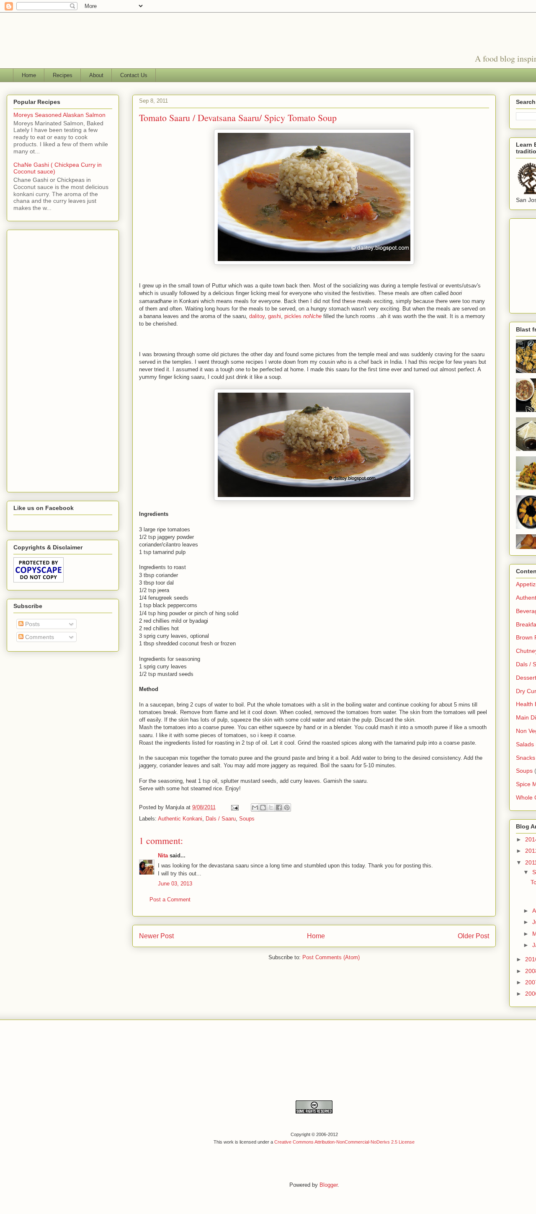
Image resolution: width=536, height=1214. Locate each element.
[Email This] (255, 807)
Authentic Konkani (180, 818)
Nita (163, 855)
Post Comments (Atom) (331, 957)
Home (29, 75)
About (96, 75)
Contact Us (133, 75)
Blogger (329, 1185)
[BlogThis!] (263, 807)
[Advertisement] (46, 358)
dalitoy (257, 316)
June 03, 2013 (175, 883)
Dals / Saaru (221, 818)
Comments (38, 637)
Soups (247, 818)
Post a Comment (170, 899)
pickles (303, 316)
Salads (525, 744)
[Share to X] (271, 807)
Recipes (62, 75)
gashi (274, 316)
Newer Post (156, 936)
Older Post (473, 936)
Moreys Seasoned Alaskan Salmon (59, 114)
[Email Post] (234, 807)
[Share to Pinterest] (287, 807)
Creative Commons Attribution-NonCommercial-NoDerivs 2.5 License (344, 1141)
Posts (31, 624)
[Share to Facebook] (279, 807)
